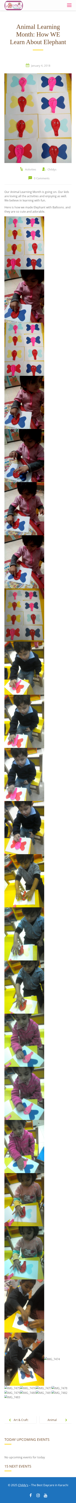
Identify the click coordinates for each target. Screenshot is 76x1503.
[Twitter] (38, 1496)
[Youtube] (45, 1496)
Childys (52, 169)
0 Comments (41, 178)
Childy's (23, 1485)
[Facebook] (30, 1496)
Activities (30, 169)
